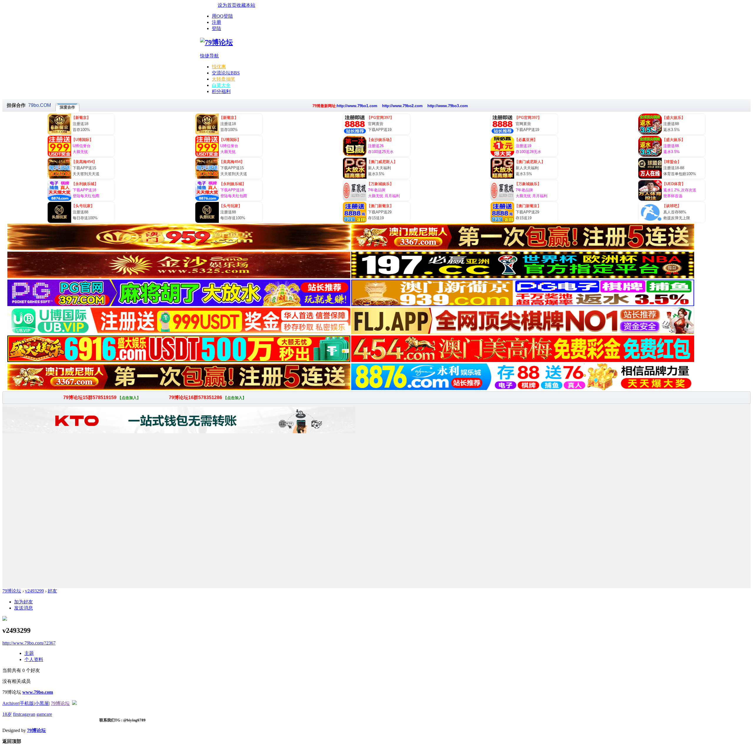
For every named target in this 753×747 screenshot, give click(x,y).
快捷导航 (209, 55)
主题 (29, 653)
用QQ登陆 (222, 16)
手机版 (27, 703)
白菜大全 (221, 85)
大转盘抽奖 (223, 79)
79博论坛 (11, 590)
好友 (52, 590)
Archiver (10, 703)
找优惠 (219, 66)
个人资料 (33, 659)
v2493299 (34, 590)
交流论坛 (226, 72)
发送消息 (23, 607)
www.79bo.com (37, 692)
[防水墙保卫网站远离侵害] (74, 703)
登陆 (216, 28)
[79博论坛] (216, 42)
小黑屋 (42, 703)
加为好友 (23, 601)
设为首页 (227, 5)
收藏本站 (245, 5)
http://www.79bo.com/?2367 (29, 642)
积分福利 (221, 91)
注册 (216, 22)
